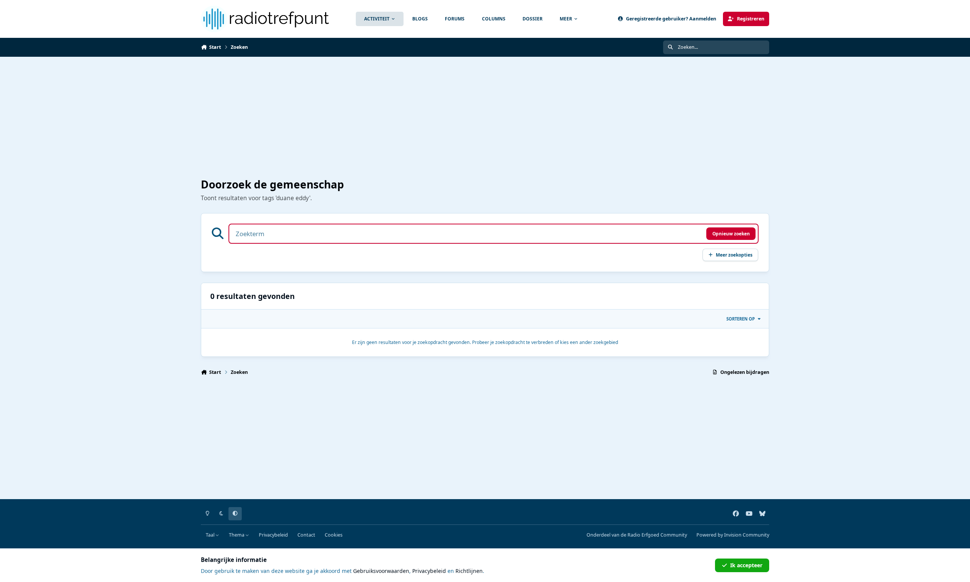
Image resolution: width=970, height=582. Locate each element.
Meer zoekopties (734, 255)
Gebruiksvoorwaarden (381, 570)
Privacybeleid (273, 535)
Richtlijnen (469, 570)
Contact (306, 535)
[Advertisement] (428, 118)
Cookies (334, 535)
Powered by (732, 535)
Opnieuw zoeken (731, 233)
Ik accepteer (746, 565)
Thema (237, 535)
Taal (211, 535)
